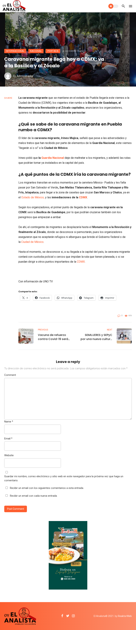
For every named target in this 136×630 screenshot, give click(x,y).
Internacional (15, 51)
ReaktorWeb (125, 616)
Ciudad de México (32, 242)
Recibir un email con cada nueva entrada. (33, 495)
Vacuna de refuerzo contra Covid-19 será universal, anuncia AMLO (53, 337)
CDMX (83, 197)
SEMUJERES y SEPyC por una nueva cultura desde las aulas (96, 337)
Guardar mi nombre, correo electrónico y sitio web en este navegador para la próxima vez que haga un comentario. (63, 478)
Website (9, 455)
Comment (10, 375)
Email (8, 438)
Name (8, 421)
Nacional (36, 51)
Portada (52, 51)
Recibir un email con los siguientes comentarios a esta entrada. (47, 488)
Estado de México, (33, 197)
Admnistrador (25, 76)
